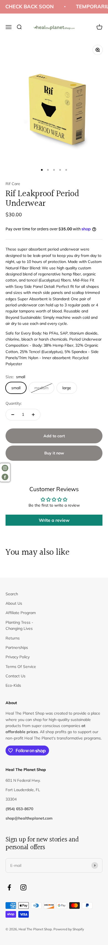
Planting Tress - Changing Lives (19, 625)
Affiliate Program (21, 612)
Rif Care (13, 183)
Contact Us (15, 675)
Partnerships (17, 647)
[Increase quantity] (33, 414)
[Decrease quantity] (13, 414)
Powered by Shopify (68, 929)
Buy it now (54, 453)
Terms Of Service (21, 666)
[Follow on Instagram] (23, 887)
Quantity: (14, 403)
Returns (13, 638)
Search (12, 593)
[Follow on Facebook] (9, 887)
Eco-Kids (13, 685)
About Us (14, 603)
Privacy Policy (18, 656)
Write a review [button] (54, 520)
